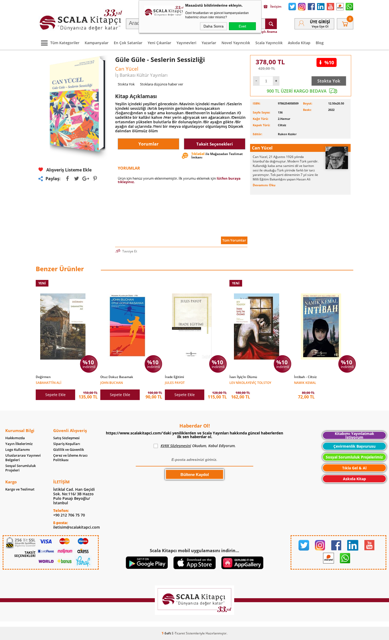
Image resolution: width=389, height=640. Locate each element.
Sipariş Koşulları (66, 444)
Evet (242, 26)
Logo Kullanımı (17, 449)
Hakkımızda (15, 438)
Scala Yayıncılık (269, 42)
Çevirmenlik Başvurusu (354, 446)
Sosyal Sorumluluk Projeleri (20, 468)
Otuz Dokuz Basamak (116, 377)
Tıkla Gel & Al (354, 467)
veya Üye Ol (320, 26)
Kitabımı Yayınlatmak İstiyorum (354, 435)
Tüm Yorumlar (234, 240)
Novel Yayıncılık (235, 42)
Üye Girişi (320, 21)
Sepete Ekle (55, 394)
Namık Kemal (305, 382)
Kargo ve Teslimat (19, 489)
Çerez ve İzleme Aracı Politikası (70, 457)
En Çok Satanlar (128, 42)
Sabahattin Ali (48, 382)
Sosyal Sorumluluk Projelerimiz (354, 457)
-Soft (167, 633)
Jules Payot (175, 382)
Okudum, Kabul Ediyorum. (198, 445)
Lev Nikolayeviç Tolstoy (250, 382)
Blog (320, 42)
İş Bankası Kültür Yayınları (141, 75)
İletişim (275, 6)
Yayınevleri (186, 42)
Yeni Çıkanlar (159, 42)
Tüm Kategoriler (64, 42)
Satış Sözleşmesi (66, 438)
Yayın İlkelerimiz (19, 444)
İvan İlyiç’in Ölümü (243, 377)
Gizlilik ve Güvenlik (68, 449)
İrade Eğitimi (174, 377)
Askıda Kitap (299, 42)
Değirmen (43, 377)
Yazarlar (209, 42)
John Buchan (111, 382)
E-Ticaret (178, 633)
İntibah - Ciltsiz (305, 377)
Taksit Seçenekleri (214, 144)
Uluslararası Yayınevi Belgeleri (23, 457)
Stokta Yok (328, 81)
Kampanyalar (96, 42)
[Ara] (271, 24)
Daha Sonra (213, 26)
